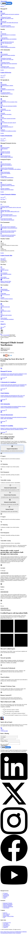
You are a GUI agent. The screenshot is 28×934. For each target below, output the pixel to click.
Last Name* (3, 737)
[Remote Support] (1, 328)
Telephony (5, 896)
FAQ (4, 917)
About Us (5, 912)
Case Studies (3, 259)
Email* (2, 738)
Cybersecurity (6, 894)
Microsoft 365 (6, 895)
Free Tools (3, 199)
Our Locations (6, 915)
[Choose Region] (2, 331)
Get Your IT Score (7, 922)
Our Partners (5, 926)
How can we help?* (5, 744)
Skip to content (4, 1)
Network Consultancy (7, 905)
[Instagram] (14, 833)
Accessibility (16, 931)
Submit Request (4, 745)
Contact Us (5, 927)
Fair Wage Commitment (16, 932)
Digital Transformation (7, 904)
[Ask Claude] (6, 356)
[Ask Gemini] (11, 356)
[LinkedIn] (14, 779)
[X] (14, 806)
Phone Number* (4, 740)
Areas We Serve (6, 924)
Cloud (4, 897)
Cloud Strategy (6, 907)
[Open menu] (2, 333)
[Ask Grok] (2, 356)
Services (2, 6)
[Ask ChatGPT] (4, 356)
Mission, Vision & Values (8, 916)
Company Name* (4, 741)
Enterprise (3, 140)
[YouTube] (14, 888)
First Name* (3, 736)
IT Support (5, 893)
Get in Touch (12, 335)
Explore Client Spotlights (5, 610)
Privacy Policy (4, 931)
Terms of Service (10, 931)
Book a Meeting (4, 350)
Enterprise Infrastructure (8, 906)
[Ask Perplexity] (9, 356)
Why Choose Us (6, 914)
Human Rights (8, 932)
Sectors (2, 77)
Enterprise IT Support (7, 903)
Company (3, 261)
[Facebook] (14, 861)
